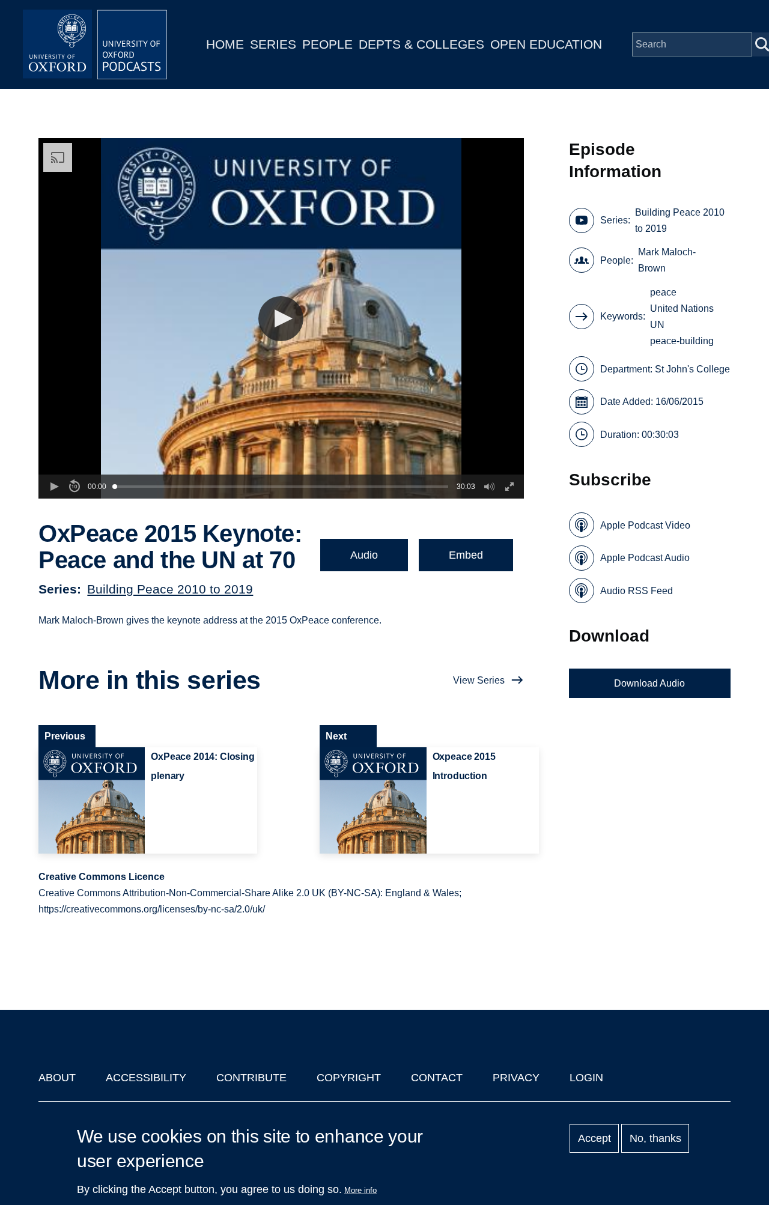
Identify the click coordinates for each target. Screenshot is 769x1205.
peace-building (682, 341)
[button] (280, 318)
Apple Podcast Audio (645, 558)
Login (586, 1078)
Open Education (546, 44)
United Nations (682, 308)
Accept (594, 1138)
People (327, 44)
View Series (479, 680)
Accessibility (146, 1078)
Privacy (516, 1078)
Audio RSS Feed (636, 591)
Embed (466, 555)
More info (360, 1190)
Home (225, 44)
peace (663, 292)
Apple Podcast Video (645, 525)
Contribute (251, 1078)
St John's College (692, 369)
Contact (437, 1078)
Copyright (349, 1078)
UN (657, 325)
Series (273, 44)
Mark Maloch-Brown (667, 260)
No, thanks (655, 1138)
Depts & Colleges (421, 44)
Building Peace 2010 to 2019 (170, 589)
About (57, 1078)
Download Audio (649, 683)
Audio (364, 555)
